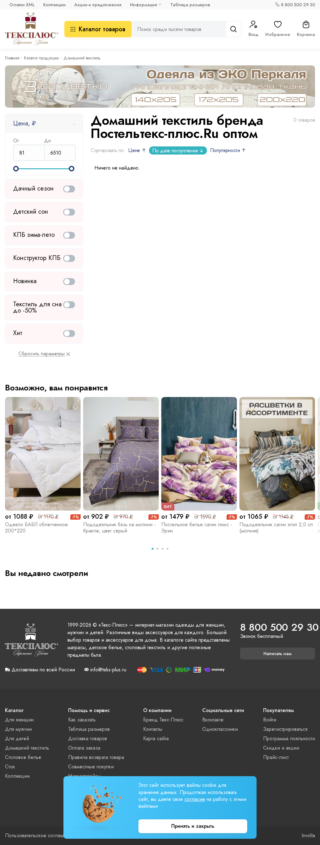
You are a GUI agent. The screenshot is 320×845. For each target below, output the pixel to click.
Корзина (306, 34)
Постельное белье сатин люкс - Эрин (196, 527)
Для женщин (19, 719)
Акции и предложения (97, 5)
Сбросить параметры (41, 354)
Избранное (277, 34)
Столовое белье (23, 757)
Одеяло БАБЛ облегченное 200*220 (36, 527)
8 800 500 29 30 (298, 4)
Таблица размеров (190, 5)
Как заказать (82, 719)
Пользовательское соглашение (40, 835)
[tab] (152, 549)
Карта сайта (156, 738)
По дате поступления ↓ (177, 150)
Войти (269, 719)
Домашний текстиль (27, 747)
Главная (12, 58)
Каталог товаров (101, 29)
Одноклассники (220, 729)
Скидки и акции (281, 747)
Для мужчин (18, 729)
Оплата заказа (84, 747)
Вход (253, 34)
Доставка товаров (87, 738)
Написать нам (277, 653)
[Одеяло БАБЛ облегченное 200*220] (43, 454)
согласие (194, 799)
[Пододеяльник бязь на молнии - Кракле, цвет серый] (121, 454)
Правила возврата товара (96, 757)
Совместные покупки (91, 766)
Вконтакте (212, 719)
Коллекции (54, 5)
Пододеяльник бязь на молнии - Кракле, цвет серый (119, 527)
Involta (308, 835)
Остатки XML (21, 5)
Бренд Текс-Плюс (163, 719)
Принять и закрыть (192, 826)
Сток (10, 766)
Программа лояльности (289, 738)
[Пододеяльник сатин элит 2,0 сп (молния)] (277, 454)
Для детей (17, 738)
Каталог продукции (41, 58)
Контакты (152, 729)
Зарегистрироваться (285, 729)
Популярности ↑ (228, 150)
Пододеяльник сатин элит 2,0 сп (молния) (276, 527)
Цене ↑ (137, 150)
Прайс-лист (276, 757)
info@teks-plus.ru (108, 670)
